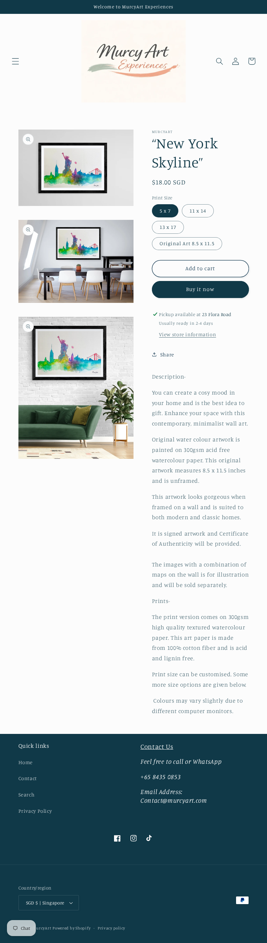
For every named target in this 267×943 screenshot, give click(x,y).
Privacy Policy (35, 811)
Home (25, 762)
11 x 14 (197, 211)
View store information (187, 334)
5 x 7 (165, 211)
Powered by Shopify (71, 928)
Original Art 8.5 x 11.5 (187, 243)
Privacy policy (111, 928)
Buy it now (200, 289)
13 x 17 (168, 227)
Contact (27, 778)
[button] (15, 61)
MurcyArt (42, 928)
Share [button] (167, 354)
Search (26, 794)
